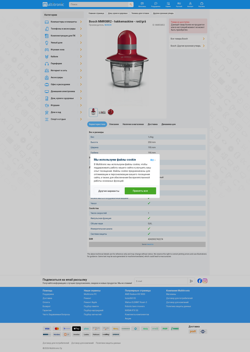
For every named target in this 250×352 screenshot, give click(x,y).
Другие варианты (108, 191)
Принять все (140, 190)
